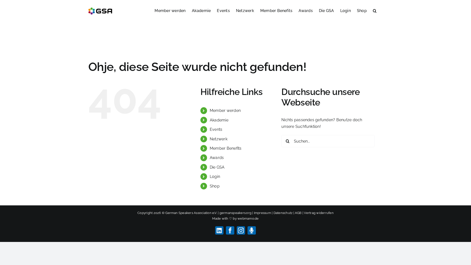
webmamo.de (248, 218)
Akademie (219, 120)
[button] (375, 10)
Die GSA (217, 167)
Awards (217, 157)
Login (215, 176)
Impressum (262, 213)
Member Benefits (226, 148)
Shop (215, 186)
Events (216, 129)
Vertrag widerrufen (318, 213)
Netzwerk (218, 139)
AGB (298, 213)
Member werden (225, 110)
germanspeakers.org (235, 213)
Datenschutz (283, 213)
